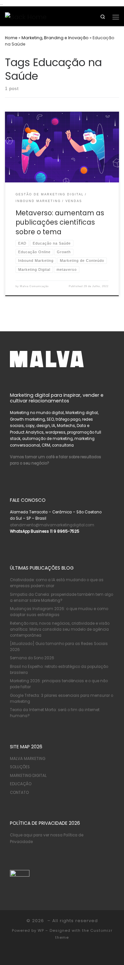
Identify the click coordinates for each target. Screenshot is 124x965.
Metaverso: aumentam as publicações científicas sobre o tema (60, 222)
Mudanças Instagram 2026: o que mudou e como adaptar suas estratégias (59, 611)
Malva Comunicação (34, 286)
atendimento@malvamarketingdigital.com (52, 525)
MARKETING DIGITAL (28, 775)
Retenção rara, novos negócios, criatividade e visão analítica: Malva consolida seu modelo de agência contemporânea (59, 629)
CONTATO (19, 792)
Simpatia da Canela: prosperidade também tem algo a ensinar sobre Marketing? (61, 597)
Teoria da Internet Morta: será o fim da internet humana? (55, 712)
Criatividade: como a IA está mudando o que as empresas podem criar (56, 583)
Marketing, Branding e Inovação (55, 38)
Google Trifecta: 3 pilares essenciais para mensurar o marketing (61, 698)
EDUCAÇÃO (20, 784)
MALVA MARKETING (27, 758)
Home (11, 38)
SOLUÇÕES (20, 767)
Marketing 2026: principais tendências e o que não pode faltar (59, 684)
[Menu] (115, 16)
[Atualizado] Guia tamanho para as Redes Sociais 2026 (59, 646)
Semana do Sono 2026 (32, 658)
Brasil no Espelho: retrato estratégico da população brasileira (59, 669)
